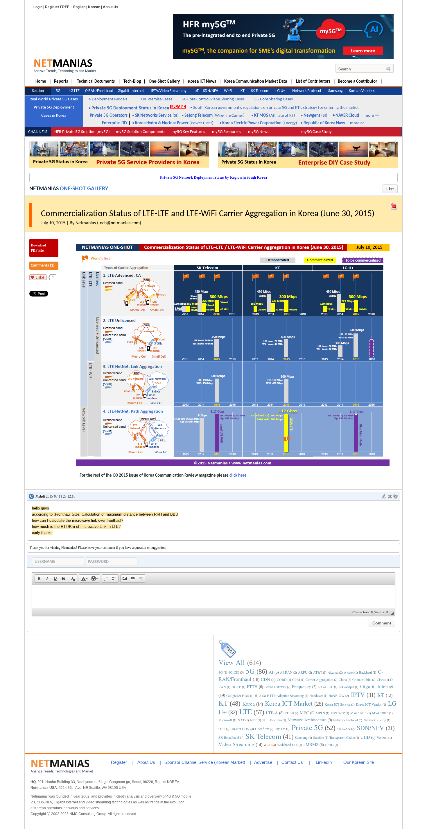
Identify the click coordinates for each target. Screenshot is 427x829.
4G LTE (233, 672)
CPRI (296, 679)
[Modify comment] (384, 496)
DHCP (236, 686)
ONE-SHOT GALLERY (84, 189)
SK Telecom (263, 736)
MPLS (320, 713)
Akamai (333, 672)
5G (250, 671)
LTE (245, 711)
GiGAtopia (346, 686)
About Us (110, 7)
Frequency (301, 686)
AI (271, 672)
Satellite (318, 737)
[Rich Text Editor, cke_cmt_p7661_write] (213, 596)
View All (231, 662)
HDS (245, 695)
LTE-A (272, 713)
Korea (248, 703)
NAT (241, 720)
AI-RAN (286, 672)
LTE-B (289, 713)
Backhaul (365, 672)
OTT (221, 728)
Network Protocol (345, 720)
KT (223, 703)
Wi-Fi (267, 744)
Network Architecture (307, 720)
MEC (304, 713)
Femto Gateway (275, 686)
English (79, 7)
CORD (282, 679)
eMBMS (311, 744)
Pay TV (279, 728)
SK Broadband (228, 737)
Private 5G (307, 727)
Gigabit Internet (377, 686)
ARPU (303, 672)
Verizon (382, 737)
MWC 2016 (380, 713)
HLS (258, 695)
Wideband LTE (287, 744)
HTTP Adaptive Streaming (285, 695)
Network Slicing (374, 720)
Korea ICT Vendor (369, 704)
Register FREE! (58, 7)
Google (231, 695)
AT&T (317, 672)
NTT (253, 720)
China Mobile (361, 679)
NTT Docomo (272, 720)
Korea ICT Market (289, 703)
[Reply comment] (396, 496)
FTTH (252, 686)
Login (37, 7)
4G (220, 672)
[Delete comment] (390, 496)
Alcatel (349, 672)
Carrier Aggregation (319, 679)
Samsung (301, 737)
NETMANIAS (44, 189)
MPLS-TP (338, 713)
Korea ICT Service (337, 704)
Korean (94, 7)
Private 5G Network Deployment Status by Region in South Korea (213, 177)
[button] (39, 578)
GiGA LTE (325, 686)
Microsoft (225, 720)
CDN (265, 679)
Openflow (262, 728)
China (343, 679)
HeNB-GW (337, 695)
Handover (316, 695)
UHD (365, 737)
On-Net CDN (240, 728)
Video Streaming (236, 744)
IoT (380, 694)
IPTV (358, 694)
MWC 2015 (358, 713)
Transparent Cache (342, 737)
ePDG (329, 744)
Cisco (381, 679)
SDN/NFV (370, 727)
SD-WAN (343, 728)
